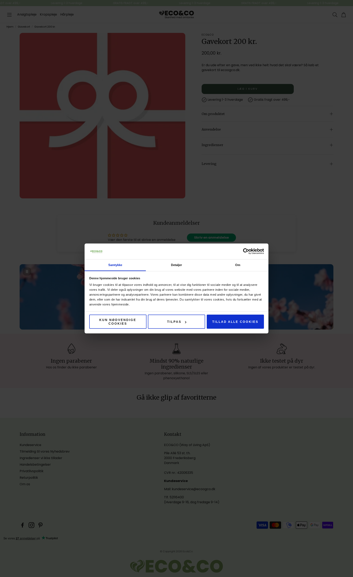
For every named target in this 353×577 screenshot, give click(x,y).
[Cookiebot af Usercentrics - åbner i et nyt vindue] (246, 251)
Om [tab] (237, 265)
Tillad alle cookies (235, 321)
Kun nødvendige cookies (117, 321)
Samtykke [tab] (115, 265)
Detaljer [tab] (176, 265)
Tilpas (174, 321)
